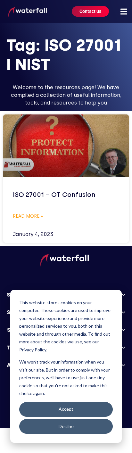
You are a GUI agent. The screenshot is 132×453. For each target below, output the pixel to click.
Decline (66, 426)
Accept (66, 409)
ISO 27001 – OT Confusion (54, 194)
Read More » (28, 216)
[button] (124, 11)
